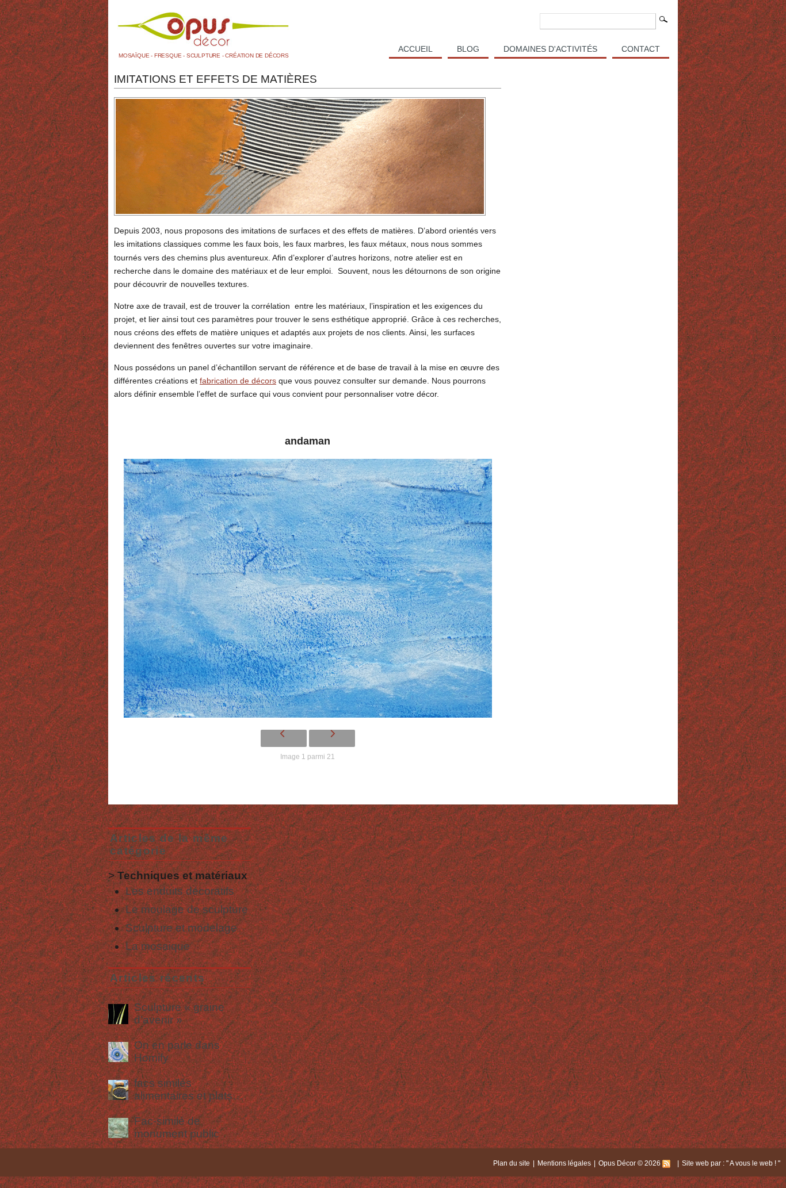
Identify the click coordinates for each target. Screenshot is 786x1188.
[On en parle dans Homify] (118, 1052)
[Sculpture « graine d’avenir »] (118, 1014)
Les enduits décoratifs (179, 891)
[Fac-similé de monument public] (118, 1128)
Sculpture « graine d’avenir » (179, 1013)
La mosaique (157, 946)
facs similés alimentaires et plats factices (183, 1089)
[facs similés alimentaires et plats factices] (118, 1090)
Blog (468, 48)
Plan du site (511, 1163)
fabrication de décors (238, 380)
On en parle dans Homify (177, 1051)
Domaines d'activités (550, 48)
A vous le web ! (754, 1163)
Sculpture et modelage (181, 928)
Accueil (415, 48)
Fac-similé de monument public (176, 1127)
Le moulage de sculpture (186, 909)
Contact (640, 48)
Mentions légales (564, 1163)
